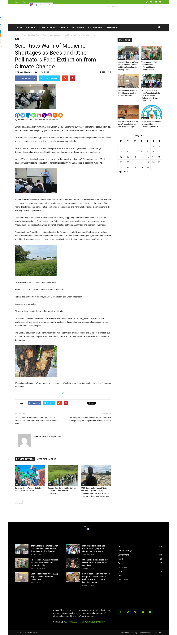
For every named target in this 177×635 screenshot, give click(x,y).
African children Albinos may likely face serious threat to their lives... (95, 562)
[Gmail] (39, 115)
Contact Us (158, 632)
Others (111, 27)
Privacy (134, 632)
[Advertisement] (112, 14)
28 (135, 167)
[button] (159, 27)
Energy (121, 563)
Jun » (126, 171)
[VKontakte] (156, 2)
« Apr (120, 171)
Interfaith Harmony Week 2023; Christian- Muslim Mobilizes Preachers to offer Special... (44, 548)
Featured (121, 59)
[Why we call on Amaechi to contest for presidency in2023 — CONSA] (151, 112)
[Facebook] (142, 2)
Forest (120, 571)
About (29, 27)
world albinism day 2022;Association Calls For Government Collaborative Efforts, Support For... (150, 95)
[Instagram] (49, 115)
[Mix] (0, 35)
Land (120, 575)
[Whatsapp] (33, 115)
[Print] (55, 115)
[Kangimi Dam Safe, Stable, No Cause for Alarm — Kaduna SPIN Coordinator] (63, 475)
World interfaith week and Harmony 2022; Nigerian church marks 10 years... (93, 548)
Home (19, 27)
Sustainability (95, 27)
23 (148, 162)
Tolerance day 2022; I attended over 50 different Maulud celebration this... (44, 562)
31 (153, 167)
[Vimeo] (151, 2)
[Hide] (1, 47)
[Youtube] (160, 2)
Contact (23, 2)
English (37, 4)
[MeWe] (0, 32)
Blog (16, 2)
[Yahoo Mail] (44, 115)
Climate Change (48, 27)
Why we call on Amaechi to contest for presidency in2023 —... (151, 124)
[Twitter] (147, 2)
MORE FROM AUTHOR (46, 459)
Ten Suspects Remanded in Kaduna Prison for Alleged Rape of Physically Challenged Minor (90, 419)
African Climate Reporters (27, 72)
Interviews (78, 27)
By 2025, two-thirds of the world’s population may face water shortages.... (128, 124)
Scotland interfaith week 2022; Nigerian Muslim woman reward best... (128, 93)
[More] (60, 115)
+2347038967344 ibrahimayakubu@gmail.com (84, 621)
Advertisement (145, 632)
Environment (123, 554)
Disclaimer (125, 632)
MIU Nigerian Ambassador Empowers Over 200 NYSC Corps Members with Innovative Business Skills (36, 420)
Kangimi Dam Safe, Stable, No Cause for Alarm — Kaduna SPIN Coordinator (63, 491)
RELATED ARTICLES (25, 459)
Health (64, 27)
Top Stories (123, 579)
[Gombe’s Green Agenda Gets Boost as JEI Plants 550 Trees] (30, 475)
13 (128, 157)
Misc (16, 39)
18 (159, 157)
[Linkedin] (28, 115)
